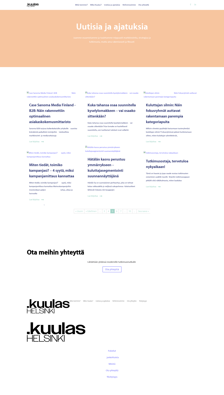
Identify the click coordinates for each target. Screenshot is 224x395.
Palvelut (112, 351)
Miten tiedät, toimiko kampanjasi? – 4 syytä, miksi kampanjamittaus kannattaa (51, 170)
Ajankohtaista (112, 357)
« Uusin (79, 211)
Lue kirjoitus (34, 142)
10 (130, 211)
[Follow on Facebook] (190, 4)
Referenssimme (129, 5)
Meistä (112, 364)
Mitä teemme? (81, 5)
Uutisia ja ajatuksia (112, 5)
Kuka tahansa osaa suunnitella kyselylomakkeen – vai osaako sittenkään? (112, 110)
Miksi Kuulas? (96, 5)
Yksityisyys (143, 301)
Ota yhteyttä (143, 5)
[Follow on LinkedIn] (195, 4)
